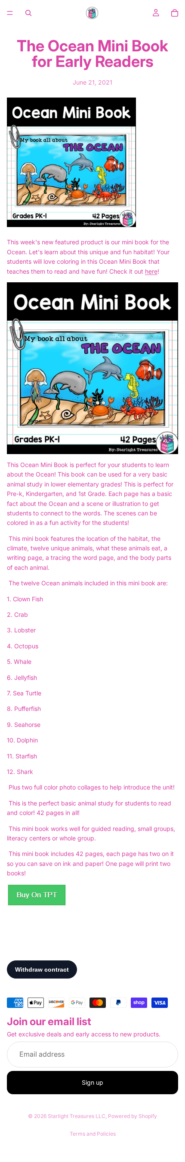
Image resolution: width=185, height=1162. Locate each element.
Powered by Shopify (132, 1116)
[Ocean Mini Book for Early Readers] (92, 368)
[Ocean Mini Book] (92, 895)
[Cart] (174, 12)
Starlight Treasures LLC (76, 1116)
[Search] (28, 12)
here (151, 271)
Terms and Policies (93, 1133)
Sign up (92, 1082)
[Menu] (10, 13)
